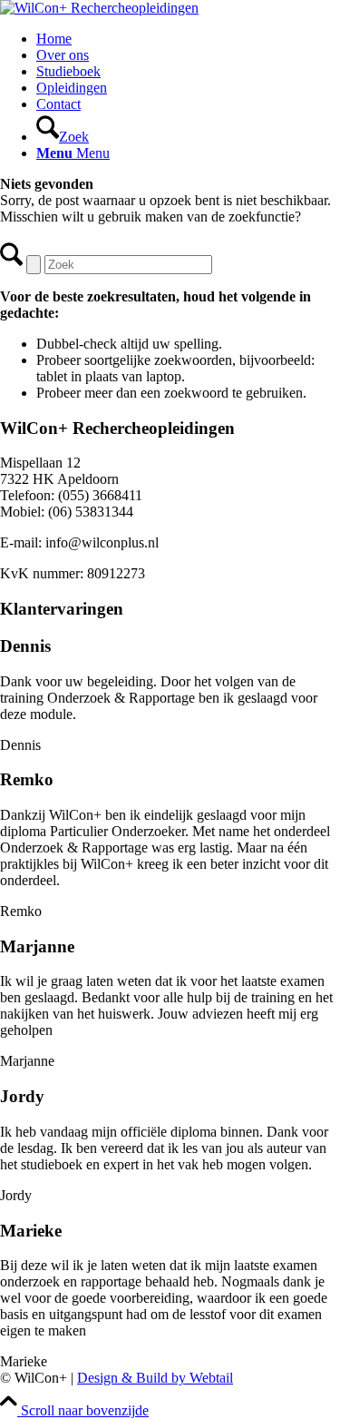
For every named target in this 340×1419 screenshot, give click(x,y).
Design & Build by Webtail (155, 1377)
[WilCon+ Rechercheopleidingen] (99, 7)
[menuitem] (188, 39)
